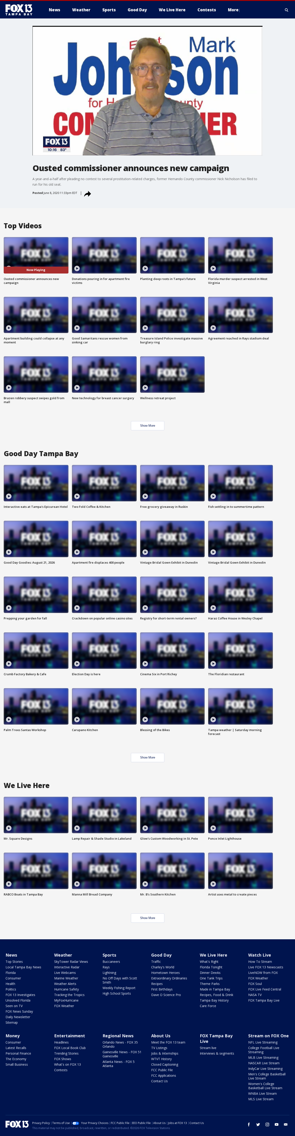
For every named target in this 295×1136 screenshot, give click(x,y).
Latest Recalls (16, 1048)
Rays (106, 967)
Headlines (61, 1042)
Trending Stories (66, 1053)
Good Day (161, 955)
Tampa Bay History (214, 1000)
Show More (147, 425)
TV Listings (159, 1048)
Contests (61, 1070)
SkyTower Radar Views (71, 961)
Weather (63, 955)
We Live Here (213, 955)
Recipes (157, 983)
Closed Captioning (164, 1064)
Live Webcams (65, 972)
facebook (249, 1124)
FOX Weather (64, 1006)
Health (10, 983)
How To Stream (260, 961)
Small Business (17, 1064)
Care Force (208, 1006)
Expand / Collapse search (286, 9)
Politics (11, 989)
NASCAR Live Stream (264, 1063)
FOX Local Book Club (70, 1048)
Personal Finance (18, 1053)
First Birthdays (162, 989)
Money (13, 1035)
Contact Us (159, 1081)
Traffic (156, 961)
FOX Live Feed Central (264, 989)
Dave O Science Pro (166, 995)
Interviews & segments (217, 1053)
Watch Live (259, 955)
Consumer (13, 978)
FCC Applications (163, 1075)
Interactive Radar (67, 967)
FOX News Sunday (19, 1011)
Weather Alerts (65, 983)
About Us (160, 1035)
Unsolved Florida (18, 1000)
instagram (267, 1124)
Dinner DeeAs (210, 972)
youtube (276, 1124)
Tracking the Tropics (69, 995)
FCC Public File (162, 1070)
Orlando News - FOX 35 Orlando (120, 1044)
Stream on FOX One (268, 1035)
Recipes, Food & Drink (216, 995)
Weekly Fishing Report (119, 988)
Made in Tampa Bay (215, 989)
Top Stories (14, 961)
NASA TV (255, 995)
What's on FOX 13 (67, 1064)
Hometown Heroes (165, 972)
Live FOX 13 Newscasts (265, 967)
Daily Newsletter (18, 1017)
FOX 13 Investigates (20, 995)
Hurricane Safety (66, 989)
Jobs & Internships (164, 1053)
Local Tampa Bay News (23, 967)
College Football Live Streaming (263, 1050)
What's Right (209, 961)
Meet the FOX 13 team (168, 1042)
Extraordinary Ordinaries (169, 978)
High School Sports (117, 993)
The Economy (16, 1059)
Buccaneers (111, 961)
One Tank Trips (211, 978)
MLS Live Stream (261, 1099)
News (11, 955)
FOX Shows (62, 1059)
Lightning (109, 972)
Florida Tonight (211, 967)
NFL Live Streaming (262, 1042)
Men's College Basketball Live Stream (267, 1076)
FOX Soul (255, 983)
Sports (109, 955)
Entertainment (69, 1035)
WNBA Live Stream (262, 1093)
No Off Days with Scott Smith (120, 980)
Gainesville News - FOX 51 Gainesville (122, 1054)
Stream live (208, 1048)
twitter (258, 1124)
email (285, 1124)
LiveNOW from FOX (263, 972)
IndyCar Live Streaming (265, 1068)
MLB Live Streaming (263, 1057)
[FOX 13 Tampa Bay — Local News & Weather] (21, 9)
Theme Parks (210, 983)
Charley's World (162, 967)
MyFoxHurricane (66, 1000)
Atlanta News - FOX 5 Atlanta (119, 1063)
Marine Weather (66, 978)
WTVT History (161, 1059)
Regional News (118, 1035)
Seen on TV (14, 1006)
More (233, 9)
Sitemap (12, 1022)
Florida (11, 972)
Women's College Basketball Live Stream (265, 1086)
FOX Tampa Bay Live (264, 1000)
